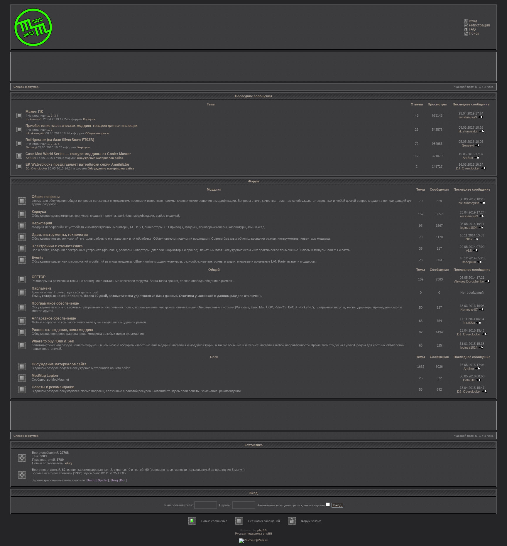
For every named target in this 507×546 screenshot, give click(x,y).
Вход (473, 21)
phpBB (262, 530)
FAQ (472, 29)
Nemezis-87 (469, 309)
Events (37, 258)
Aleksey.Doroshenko (469, 281)
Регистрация (479, 25)
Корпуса (89, 119)
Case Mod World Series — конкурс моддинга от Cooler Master (78, 154)
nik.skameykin (35, 133)
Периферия (42, 223)
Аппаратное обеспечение (54, 318)
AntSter (31, 157)
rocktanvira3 (34, 119)
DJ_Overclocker (36, 168)
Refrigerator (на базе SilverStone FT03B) (60, 140)
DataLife (469, 380)
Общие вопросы (97, 133)
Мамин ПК (34, 112)
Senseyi (31, 147)
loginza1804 (468, 227)
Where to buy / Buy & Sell (53, 341)
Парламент (41, 288)
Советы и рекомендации (53, 387)
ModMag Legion (45, 376)
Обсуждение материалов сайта (100, 157)
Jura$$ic (469, 323)
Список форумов (25, 86)
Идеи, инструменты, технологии (60, 235)
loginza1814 (468, 347)
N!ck (469, 239)
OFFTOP (38, 277)
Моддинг (214, 189)
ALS (469, 250)
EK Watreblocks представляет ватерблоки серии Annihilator (77, 164)
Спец (214, 357)
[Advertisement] (253, 66)
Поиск (474, 33)
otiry (68, 463)
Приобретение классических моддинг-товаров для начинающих (82, 126)
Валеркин (469, 262)
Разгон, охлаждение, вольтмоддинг (63, 330)
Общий (214, 269)
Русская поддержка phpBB (253, 533)
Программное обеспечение (55, 303)
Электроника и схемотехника (57, 246)
